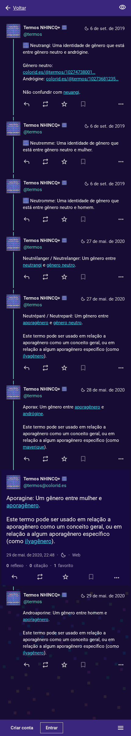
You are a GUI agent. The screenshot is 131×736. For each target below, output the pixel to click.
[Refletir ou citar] (45, 104)
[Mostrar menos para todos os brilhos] (122, 7)
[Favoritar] (64, 104)
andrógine (33, 413)
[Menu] (120, 728)
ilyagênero (33, 356)
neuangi (71, 92)
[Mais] (121, 104)
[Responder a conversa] (27, 161)
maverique (33, 447)
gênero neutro (61, 265)
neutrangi (32, 265)
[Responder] (27, 104)
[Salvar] (83, 104)
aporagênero (35, 322)
